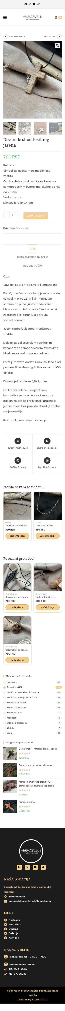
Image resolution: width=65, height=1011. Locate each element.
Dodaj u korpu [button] (17, 607)
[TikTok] (38, 4)
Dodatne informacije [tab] (32, 257)
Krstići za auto (14, 712)
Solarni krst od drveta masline (17, 650)
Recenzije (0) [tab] (32, 265)
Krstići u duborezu (16, 707)
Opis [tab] (33, 249)
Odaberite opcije (17, 536)
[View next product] (59, 36)
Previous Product (17, 36)
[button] (57, 45)
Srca (9, 733)
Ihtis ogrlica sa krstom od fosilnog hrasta (17, 597)
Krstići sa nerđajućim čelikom (22, 697)
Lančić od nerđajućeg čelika (16, 525)
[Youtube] (34, 4)
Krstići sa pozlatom (16, 702)
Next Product (50, 36)
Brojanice (12, 682)
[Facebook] (26, 4)
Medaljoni (12, 717)
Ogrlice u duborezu (17, 722)
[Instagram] (30, 4)
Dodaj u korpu (36, 216)
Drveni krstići (22, 228)
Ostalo (8, 522)
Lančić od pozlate (44, 525)
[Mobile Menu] (5, 17)
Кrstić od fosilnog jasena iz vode (45, 597)
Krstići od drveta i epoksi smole (23, 692)
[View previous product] (5, 36)
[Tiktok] (43, 867)
